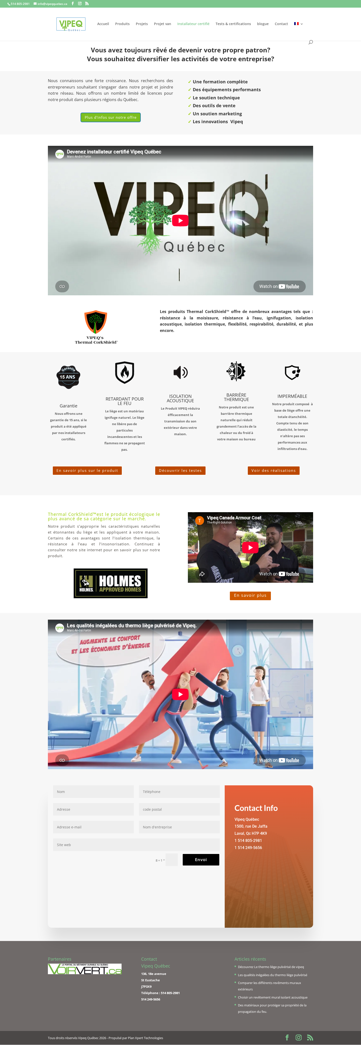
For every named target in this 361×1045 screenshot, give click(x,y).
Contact (281, 24)
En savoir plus (250, 595)
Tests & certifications (233, 24)
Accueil (103, 24)
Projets (142, 24)
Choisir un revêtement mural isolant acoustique (272, 997)
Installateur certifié (193, 24)
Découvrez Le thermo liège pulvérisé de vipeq (271, 967)
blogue (263, 24)
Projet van (162, 24)
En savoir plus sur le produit (87, 470)
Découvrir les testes (180, 470)
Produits (122, 24)
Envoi (201, 859)
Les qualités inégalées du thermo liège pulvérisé (272, 975)
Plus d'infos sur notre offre (111, 117)
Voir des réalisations (273, 470)
